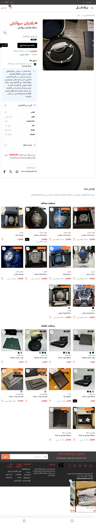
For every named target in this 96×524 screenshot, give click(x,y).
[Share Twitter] (11, 172)
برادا (70, 394)
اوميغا (21, 233)
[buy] (74, 240)
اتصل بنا (88, 2)
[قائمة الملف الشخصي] (24, 521)
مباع (27, 239)
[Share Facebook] (4, 172)
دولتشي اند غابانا (90, 433)
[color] (93, 309)
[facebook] (85, 466)
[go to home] (72, 521)
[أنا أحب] (76, 209)
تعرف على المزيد (26, 66)
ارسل (5, 456)
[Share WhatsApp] (84, 2)
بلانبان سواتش (91, 233)
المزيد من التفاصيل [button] (25, 105)
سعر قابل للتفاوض (65, 209)
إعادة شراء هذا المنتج (27, 45)
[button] (92, 8)
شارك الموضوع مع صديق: (29, 171)
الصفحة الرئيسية (87, 15)
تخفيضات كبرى (65, 214)
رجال (78, 15)
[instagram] (75, 466)
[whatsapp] (91, 466)
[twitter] (80, 466)
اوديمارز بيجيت (43, 394)
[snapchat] (69, 466)
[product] (83, 493)
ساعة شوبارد (86, 507)
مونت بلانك (92, 355)
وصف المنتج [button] (27, 145)
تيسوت (93, 272)
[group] (68, 44)
